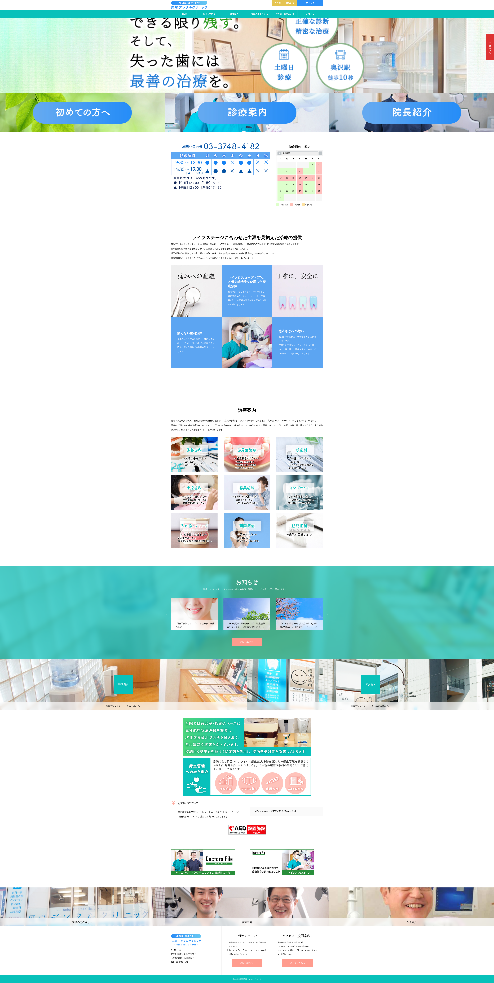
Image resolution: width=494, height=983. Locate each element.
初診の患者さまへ (259, 14)
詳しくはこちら (247, 642)
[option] (247, 46)
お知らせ (310, 14)
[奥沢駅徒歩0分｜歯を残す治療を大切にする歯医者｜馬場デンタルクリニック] (189, 5)
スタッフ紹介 (209, 14)
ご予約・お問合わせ (284, 3)
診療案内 (234, 14)
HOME (184, 14)
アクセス (310, 3)
